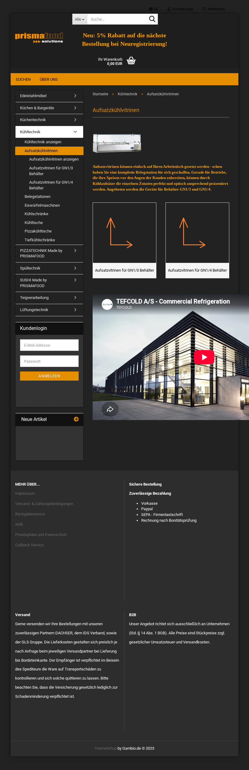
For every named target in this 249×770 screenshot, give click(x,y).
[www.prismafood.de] (39, 38)
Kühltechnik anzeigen (43, 142)
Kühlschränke (36, 214)
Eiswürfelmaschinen (42, 205)
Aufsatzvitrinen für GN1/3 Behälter (51, 171)
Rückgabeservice (30, 514)
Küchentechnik (33, 119)
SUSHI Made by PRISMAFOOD (33, 283)
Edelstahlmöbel (33, 95)
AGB (19, 524)
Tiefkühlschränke (40, 240)
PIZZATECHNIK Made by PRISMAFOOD (41, 253)
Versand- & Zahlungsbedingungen (44, 503)
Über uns (49, 79)
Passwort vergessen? (38, 398)
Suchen (23, 79)
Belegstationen (37, 196)
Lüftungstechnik (34, 309)
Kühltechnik (30, 132)
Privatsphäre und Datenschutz (41, 534)
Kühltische (34, 222)
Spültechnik (30, 268)
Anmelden (49, 376)
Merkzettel (215, 9)
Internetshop (106, 748)
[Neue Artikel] (76, 419)
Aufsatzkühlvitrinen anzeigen (54, 159)
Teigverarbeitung (34, 297)
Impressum (25, 493)
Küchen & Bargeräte (37, 108)
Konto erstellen (33, 389)
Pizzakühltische (38, 231)
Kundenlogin (182, 9)
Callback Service (29, 545)
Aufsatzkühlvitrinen (41, 150)
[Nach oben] (232, 760)
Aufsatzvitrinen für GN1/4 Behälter (51, 185)
